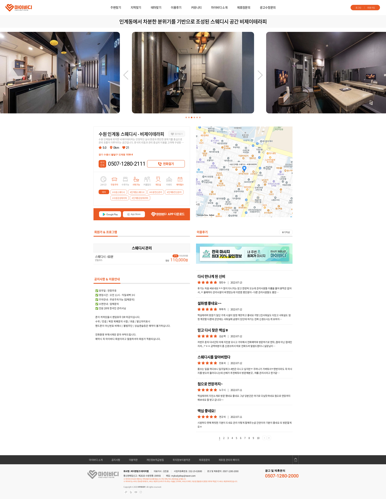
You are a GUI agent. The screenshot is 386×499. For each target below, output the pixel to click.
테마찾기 (156, 7)
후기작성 (286, 232)
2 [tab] (189, 117)
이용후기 (176, 7)
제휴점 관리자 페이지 (229, 460)
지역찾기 (136, 7)
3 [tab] (191, 117)
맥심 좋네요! (206, 410)
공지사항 (115, 460)
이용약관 (133, 460)
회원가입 (371, 7)
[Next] (264, 438)
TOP (295, 461)
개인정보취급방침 (155, 460)
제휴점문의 (243, 7)
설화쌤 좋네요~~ (209, 303)
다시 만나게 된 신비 (211, 276)
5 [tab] (197, 117)
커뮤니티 (196, 7)
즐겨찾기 (179, 133)
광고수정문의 (267, 7)
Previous (125, 75)
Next (260, 75)
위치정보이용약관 (181, 460)
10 (258, 438)
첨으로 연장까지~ (210, 384)
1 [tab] (186, 117)
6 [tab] (200, 117)
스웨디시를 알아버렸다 (214, 357)
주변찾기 (115, 7)
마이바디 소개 (219, 7)
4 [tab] (194, 117)
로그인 (358, 7)
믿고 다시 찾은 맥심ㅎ (213, 330)
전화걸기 (168, 164)
